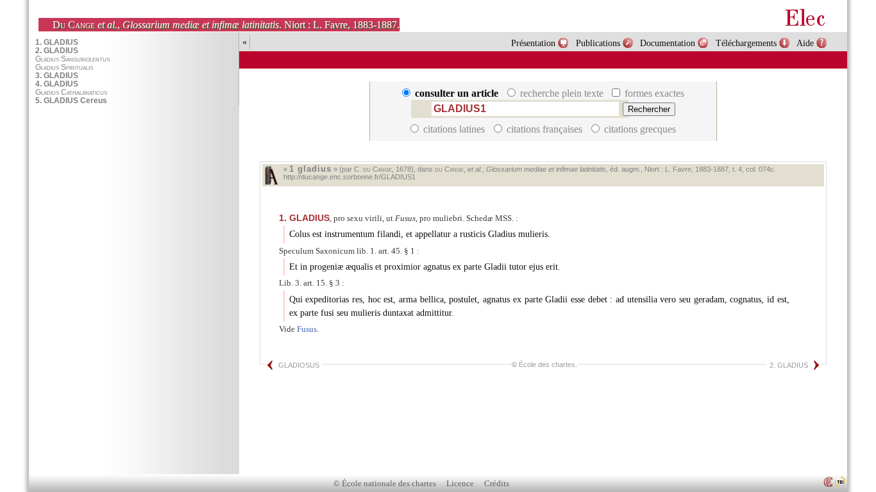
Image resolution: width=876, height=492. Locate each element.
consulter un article (456, 93)
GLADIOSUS (298, 365)
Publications (598, 43)
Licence (460, 483)
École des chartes (547, 364)
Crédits (496, 483)
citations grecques (639, 129)
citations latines (454, 129)
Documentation (667, 43)
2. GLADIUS (789, 365)
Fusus (307, 329)
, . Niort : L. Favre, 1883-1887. (226, 24)
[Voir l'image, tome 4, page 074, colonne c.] (271, 175)
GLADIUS (304, 218)
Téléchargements (746, 43)
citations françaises (544, 129)
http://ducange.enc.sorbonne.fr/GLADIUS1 (349, 177)
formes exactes (653, 93)
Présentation (533, 43)
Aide (805, 43)
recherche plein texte (562, 93)
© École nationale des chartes (384, 483)
